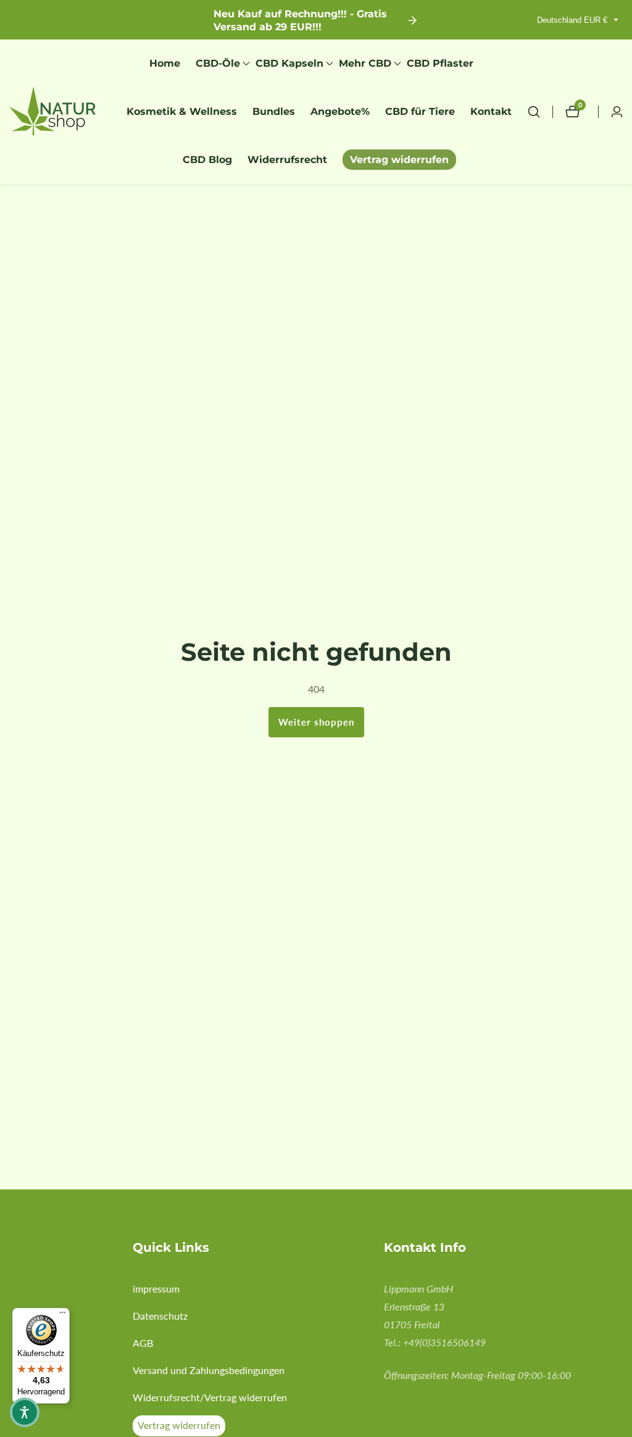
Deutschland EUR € (573, 20)
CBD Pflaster (440, 63)
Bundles (273, 111)
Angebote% (340, 111)
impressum (156, 1288)
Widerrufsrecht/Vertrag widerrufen (210, 1397)
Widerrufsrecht (287, 159)
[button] (218, 64)
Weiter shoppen (316, 721)
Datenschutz (160, 1316)
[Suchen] (540, 112)
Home (164, 63)
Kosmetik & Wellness (182, 111)
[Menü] (62, 1315)
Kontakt (491, 111)
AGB (143, 1343)
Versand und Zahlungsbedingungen (209, 1370)
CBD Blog (207, 159)
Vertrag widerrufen (399, 159)
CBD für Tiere (420, 111)
